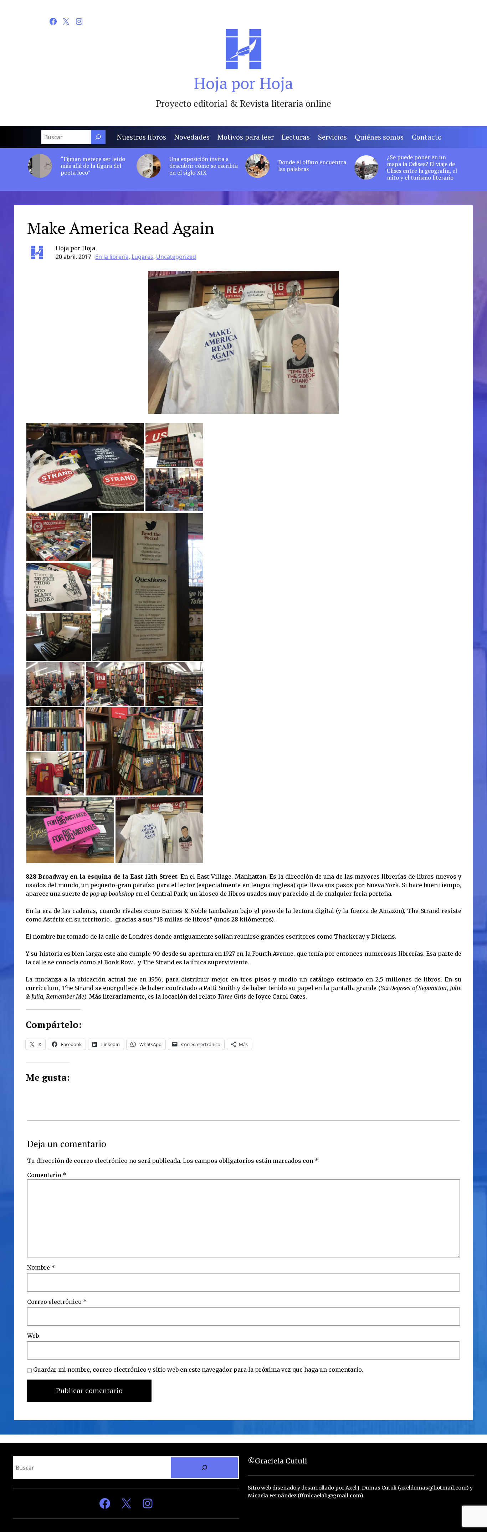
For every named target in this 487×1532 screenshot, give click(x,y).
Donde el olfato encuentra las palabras (312, 165)
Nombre (41, 1267)
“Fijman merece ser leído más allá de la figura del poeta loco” (93, 166)
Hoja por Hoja (243, 83)
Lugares (142, 257)
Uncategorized (176, 257)
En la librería (112, 257)
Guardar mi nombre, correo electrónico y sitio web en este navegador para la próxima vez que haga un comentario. (198, 1369)
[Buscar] (98, 137)
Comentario (46, 1175)
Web (33, 1335)
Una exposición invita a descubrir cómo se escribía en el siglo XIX (203, 166)
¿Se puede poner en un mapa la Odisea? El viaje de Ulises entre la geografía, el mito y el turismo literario (422, 167)
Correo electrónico (57, 1301)
